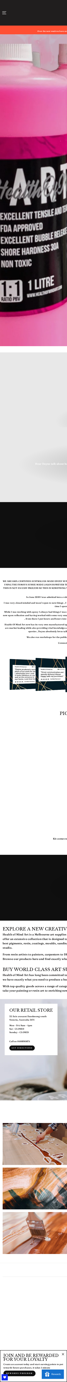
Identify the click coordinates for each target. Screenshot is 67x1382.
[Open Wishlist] (5, 1377)
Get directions (22, 1048)
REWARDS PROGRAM (19, 1373)
